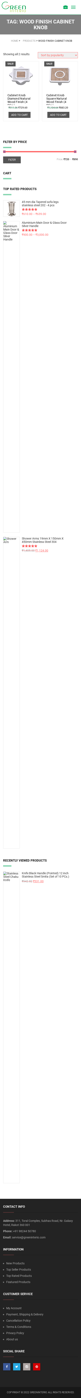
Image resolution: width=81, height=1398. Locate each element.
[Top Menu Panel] (65, 7)
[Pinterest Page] (36, 1366)
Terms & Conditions (18, 1326)
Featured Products (18, 1282)
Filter (12, 159)
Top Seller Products (18, 1269)
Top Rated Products (19, 1275)
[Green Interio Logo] (15, 7)
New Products (15, 1263)
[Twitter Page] (16, 1366)
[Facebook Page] (6, 1366)
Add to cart (19, 114)
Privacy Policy (15, 1333)
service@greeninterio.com (28, 1237)
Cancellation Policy (18, 1320)
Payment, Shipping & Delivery (24, 1314)
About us (12, 1339)
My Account (14, 1308)
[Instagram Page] (26, 1366)
